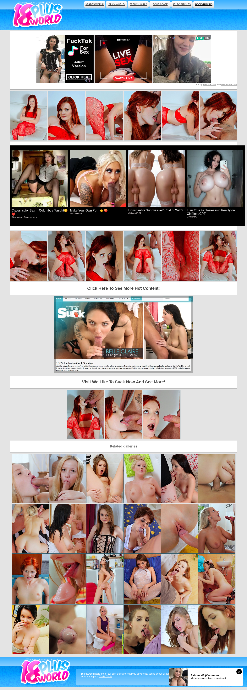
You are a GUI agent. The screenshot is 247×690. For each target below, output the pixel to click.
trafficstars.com (229, 84)
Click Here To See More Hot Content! (123, 288)
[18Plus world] (38, 15)
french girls (138, 4)
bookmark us (203, 4)
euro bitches (182, 4)
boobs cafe (160, 4)
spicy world (116, 4)
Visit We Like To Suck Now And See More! (123, 381)
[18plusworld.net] (46, 672)
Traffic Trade (105, 676)
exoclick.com (209, 84)
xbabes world (94, 4)
